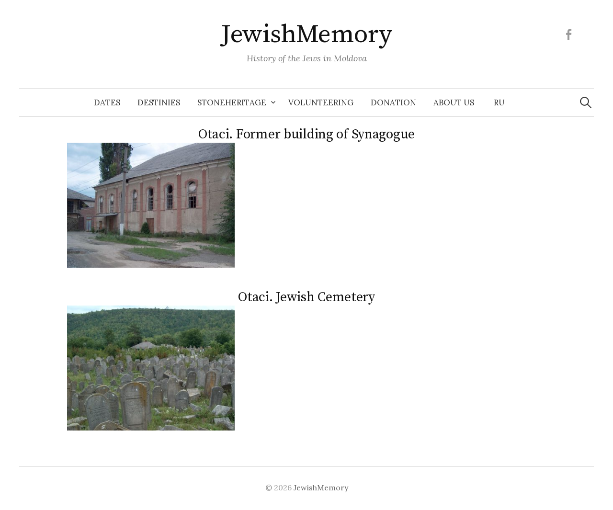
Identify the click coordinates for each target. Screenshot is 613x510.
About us (453, 102)
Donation (393, 102)
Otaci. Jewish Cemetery (306, 297)
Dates (107, 102)
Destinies (158, 102)
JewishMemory (306, 34)
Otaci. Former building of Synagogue (306, 134)
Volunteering (320, 102)
